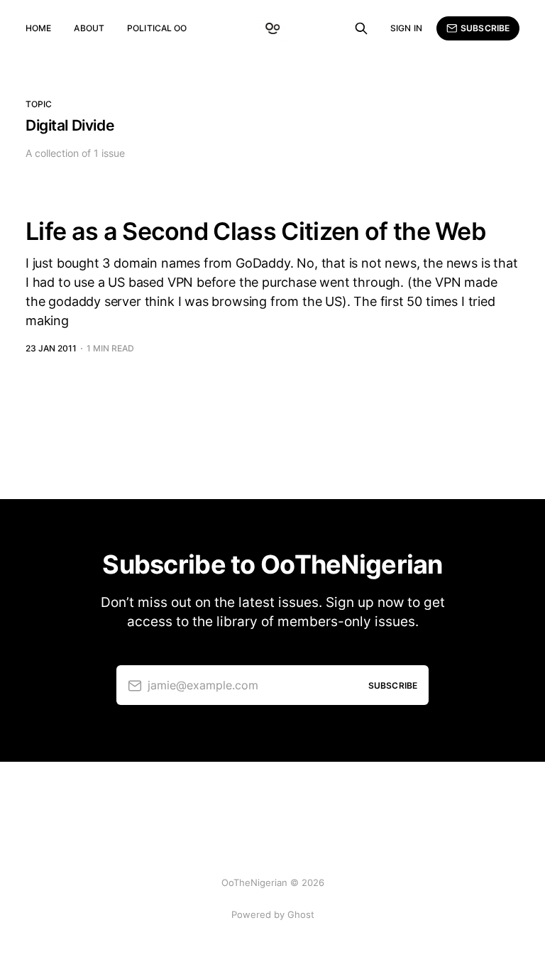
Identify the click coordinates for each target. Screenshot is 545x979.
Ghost (300, 914)
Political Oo (157, 28)
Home (38, 28)
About (89, 28)
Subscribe (485, 28)
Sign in (406, 28)
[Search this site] (361, 28)
